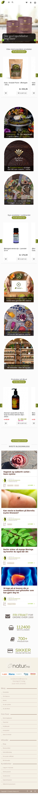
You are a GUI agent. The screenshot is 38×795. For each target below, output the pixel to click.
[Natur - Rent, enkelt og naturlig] (3, 1)
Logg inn (31, 2)
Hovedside (6, 692)
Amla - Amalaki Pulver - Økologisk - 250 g (15, 83)
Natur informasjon (14, 480)
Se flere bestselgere (19, 51)
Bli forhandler (6, 760)
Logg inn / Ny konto (8, 767)
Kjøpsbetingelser (7, 780)
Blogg (4, 744)
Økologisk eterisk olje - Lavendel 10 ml (15, 249)
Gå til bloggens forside (19, 441)
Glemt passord (7, 771)
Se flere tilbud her (19, 382)
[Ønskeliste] (27, 2)
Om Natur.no (6, 696)
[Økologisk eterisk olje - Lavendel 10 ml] (16, 235)
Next (35, 40)
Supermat (5, 722)
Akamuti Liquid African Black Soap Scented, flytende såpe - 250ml (14, 414)
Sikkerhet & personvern (9, 784)
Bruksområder (6, 748)
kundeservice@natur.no (19, 679)
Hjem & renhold (7, 734)
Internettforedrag (7, 752)
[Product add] (35, 2)
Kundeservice (6, 776)
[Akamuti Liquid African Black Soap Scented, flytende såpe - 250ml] (16, 399)
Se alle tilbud (6, 708)
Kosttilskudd (6, 726)
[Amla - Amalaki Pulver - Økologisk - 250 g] (16, 69)
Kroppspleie (6, 730)
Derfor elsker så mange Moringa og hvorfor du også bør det (18, 550)
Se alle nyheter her (19, 217)
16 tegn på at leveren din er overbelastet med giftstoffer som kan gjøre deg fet (18, 590)
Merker (5, 700)
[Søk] (12, 2)
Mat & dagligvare (7, 718)
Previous (3, 40)
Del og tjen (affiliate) (8, 756)
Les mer (30, 485)
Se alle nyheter (7, 704)
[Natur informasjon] (4, 478)
